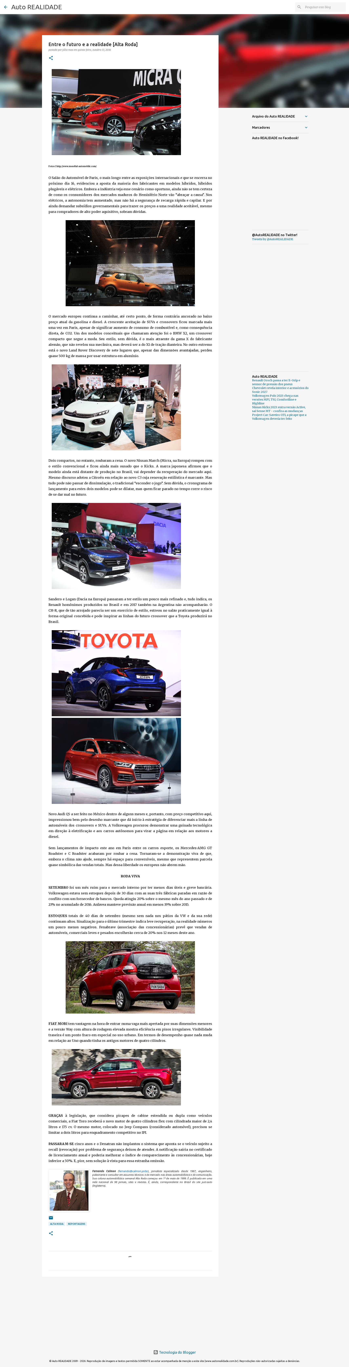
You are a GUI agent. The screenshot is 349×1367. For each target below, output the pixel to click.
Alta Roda (56, 1224)
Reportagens (76, 1224)
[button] (50, 58)
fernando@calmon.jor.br (133, 1171)
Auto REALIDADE (36, 7)
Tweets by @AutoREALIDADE (272, 239)
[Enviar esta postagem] (50, 1219)
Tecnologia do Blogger (177, 1352)
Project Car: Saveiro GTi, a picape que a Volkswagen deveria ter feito (279, 417)
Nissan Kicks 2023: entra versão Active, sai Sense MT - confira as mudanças (279, 409)
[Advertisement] (130, 1311)
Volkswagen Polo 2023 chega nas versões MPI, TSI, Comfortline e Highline (275, 399)
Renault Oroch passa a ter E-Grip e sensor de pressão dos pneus (276, 382)
